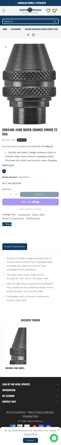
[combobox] (30, 21)
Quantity (6, 189)
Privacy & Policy (30, 434)
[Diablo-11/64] (28, 34)
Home (5, 29)
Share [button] (9, 224)
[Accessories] (33, 34)
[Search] (54, 21)
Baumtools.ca (35, 421)
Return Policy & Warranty (41, 412)
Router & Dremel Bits (13, 218)
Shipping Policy (30, 416)
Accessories (16, 29)
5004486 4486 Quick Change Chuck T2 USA (15, 368)
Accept (30, 440)
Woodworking (33, 218)
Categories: (9, 214)
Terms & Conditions (16, 412)
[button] (5, 10)
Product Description (14, 246)
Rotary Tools (38, 214)
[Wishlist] (4, 171)
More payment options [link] (30, 209)
